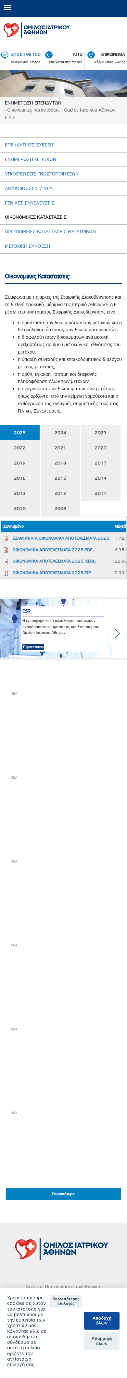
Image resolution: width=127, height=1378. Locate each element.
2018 (60, 462)
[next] (117, 633)
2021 (60, 447)
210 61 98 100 (25, 54)
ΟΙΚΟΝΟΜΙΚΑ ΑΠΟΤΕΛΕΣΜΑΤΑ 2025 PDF (52, 549)
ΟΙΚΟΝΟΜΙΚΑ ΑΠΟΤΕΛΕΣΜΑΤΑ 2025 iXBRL (54, 561)
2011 (101, 493)
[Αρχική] (63, 29)
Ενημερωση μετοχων (30, 159)
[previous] (9, 633)
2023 (101, 432)
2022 (20, 447)
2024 (60, 432)
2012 (60, 493)
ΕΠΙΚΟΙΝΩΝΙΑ (113, 54)
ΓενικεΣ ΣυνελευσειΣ (30, 203)
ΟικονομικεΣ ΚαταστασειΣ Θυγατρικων (50, 232)
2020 (101, 447)
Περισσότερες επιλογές (66, 1301)
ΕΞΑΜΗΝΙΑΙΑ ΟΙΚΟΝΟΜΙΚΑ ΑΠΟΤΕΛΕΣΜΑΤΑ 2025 (61, 538)
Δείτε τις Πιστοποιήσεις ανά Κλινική (63, 1287)
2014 (101, 478)
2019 (20, 462)
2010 (20, 508)
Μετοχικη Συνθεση (27, 246)
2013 (20, 493)
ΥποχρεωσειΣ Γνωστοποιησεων (42, 174)
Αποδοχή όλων (102, 1320)
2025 (20, 432)
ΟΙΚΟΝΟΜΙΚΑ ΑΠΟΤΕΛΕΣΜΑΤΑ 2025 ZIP (52, 572)
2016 (20, 478)
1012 (77, 54)
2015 (60, 478)
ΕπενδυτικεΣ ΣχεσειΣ (29, 145)
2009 (60, 508)
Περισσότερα (29, 646)
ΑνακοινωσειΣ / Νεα (29, 188)
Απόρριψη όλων (102, 1341)
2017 (101, 462)
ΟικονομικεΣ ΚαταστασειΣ (36, 217)
